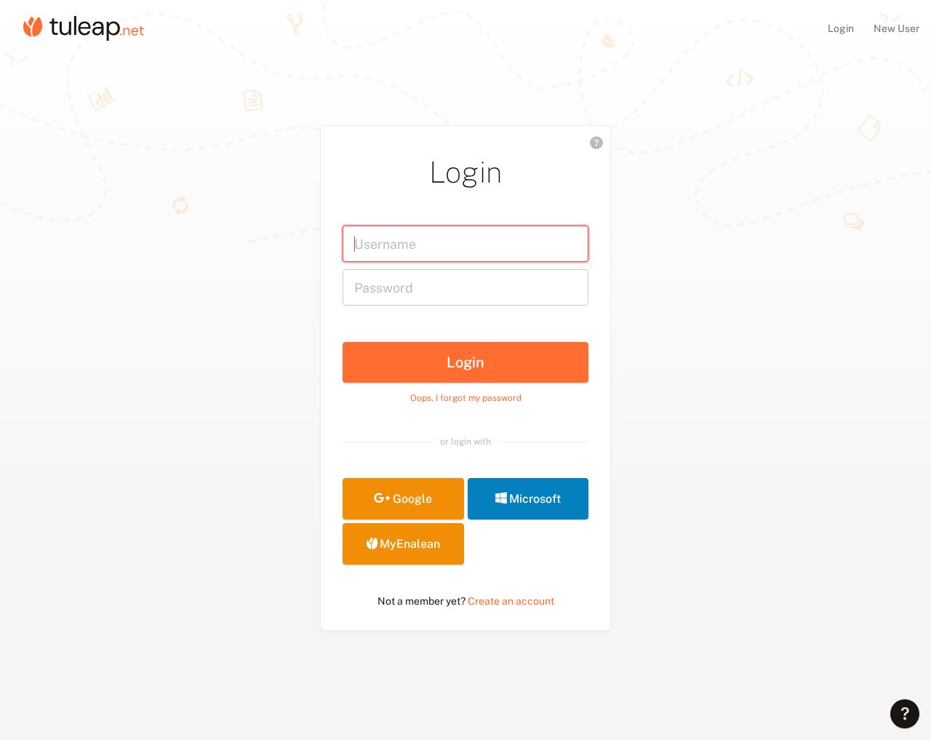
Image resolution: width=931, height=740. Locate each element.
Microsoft (535, 499)
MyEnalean (410, 544)
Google (412, 499)
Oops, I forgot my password (466, 398)
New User (896, 28)
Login (842, 28)
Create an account (511, 601)
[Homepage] (83, 28)
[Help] (904, 713)
